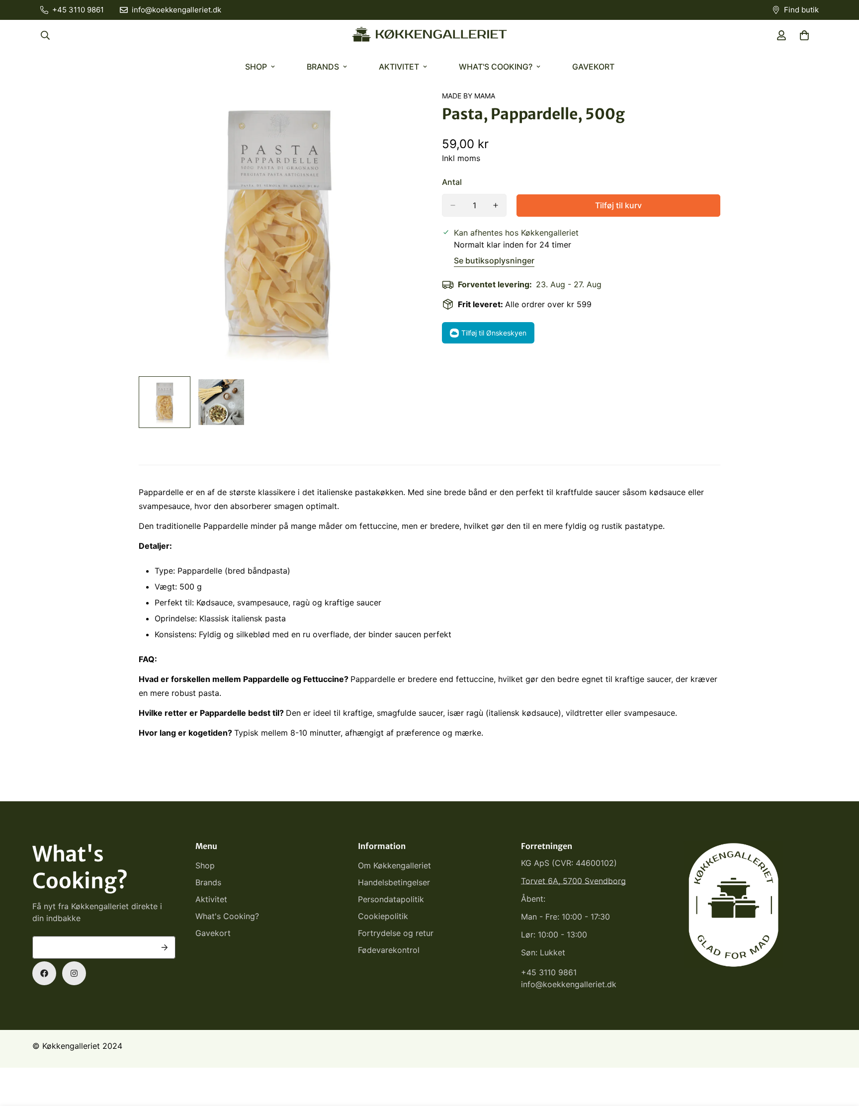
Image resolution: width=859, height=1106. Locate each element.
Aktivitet (399, 67)
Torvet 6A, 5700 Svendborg (573, 881)
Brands (323, 67)
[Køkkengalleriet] (429, 35)
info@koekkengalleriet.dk (568, 984)
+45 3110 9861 (549, 972)
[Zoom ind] (396, 111)
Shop (256, 67)
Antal (452, 182)
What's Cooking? (495, 67)
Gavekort (593, 67)
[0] (804, 35)
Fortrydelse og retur (395, 933)
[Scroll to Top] (839, 1051)
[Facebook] (44, 973)
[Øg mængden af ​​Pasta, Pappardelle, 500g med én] (495, 205)
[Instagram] (74, 973)
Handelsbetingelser (394, 882)
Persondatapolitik (391, 899)
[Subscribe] (164, 947)
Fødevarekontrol (389, 950)
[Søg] (45, 35)
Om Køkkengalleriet (394, 865)
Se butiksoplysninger (494, 260)
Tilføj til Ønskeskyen (493, 333)
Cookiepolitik (383, 916)
